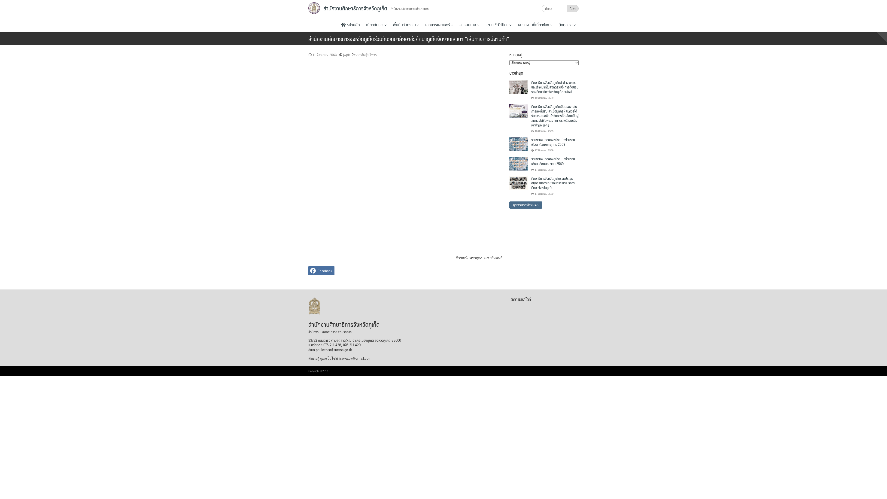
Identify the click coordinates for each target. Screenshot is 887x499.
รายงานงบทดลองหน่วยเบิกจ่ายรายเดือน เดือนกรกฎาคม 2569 (553, 142)
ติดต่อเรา (566, 24)
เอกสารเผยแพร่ (438, 24)
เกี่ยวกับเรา (375, 24)
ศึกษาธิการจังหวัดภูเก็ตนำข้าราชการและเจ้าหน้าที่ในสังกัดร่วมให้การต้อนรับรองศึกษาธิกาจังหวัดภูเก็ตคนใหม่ (554, 87)
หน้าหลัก (353, 24)
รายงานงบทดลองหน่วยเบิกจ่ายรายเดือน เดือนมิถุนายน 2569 (553, 161)
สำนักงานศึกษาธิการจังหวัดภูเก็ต (355, 8)
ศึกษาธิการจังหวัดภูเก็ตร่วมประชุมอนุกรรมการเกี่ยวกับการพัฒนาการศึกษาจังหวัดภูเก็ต (553, 183)
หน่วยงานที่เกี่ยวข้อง (534, 24)
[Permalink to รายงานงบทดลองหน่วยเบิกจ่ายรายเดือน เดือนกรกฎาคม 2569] (518, 144)
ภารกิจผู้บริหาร (366, 55)
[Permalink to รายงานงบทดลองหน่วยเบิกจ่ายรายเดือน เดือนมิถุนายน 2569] (518, 163)
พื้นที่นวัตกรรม (405, 24)
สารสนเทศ (468, 24)
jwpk (346, 55)
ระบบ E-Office (497, 24)
